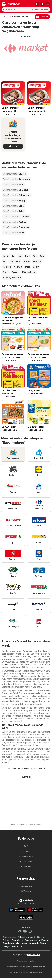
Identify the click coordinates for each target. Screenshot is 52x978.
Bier (35, 256)
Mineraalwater (29, 272)
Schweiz (7, 940)
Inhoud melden (26, 856)
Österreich (22, 937)
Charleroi (15, 190)
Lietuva (23, 943)
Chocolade (14, 261)
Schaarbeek (17, 195)
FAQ (26, 846)
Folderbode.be (33, 954)
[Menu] (47, 4)
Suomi (37, 940)
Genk (13, 232)
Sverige (6, 946)
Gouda (26, 261)
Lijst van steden (26, 861)
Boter (6, 272)
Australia (32, 937)
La (13, 256)
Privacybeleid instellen (26, 961)
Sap (42, 256)
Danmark (29, 940)
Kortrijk (14, 222)
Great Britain (8, 943)
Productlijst (26, 866)
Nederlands (33, 943)
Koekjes (7, 266)
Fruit (27, 256)
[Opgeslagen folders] (37, 4)
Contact (26, 851)
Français (45, 940)
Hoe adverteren (26, 886)
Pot (4, 261)
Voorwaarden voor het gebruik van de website (26, 966)
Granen (15, 272)
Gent (13, 184)
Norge (43, 943)
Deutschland (17, 940)
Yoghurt (18, 266)
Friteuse (37, 261)
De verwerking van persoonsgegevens (26, 972)
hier (6, 664)
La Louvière (16, 216)
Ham (20, 256)
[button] (42, 4)
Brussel (14, 173)
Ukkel (13, 206)
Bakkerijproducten (12, 277)
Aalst (13, 211)
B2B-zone (26, 891)
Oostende (16, 227)
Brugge (14, 200)
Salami (36, 266)
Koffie (6, 256)
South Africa (16, 946)
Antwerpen (16, 179)
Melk (27, 266)
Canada (40, 937)
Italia (17, 943)
